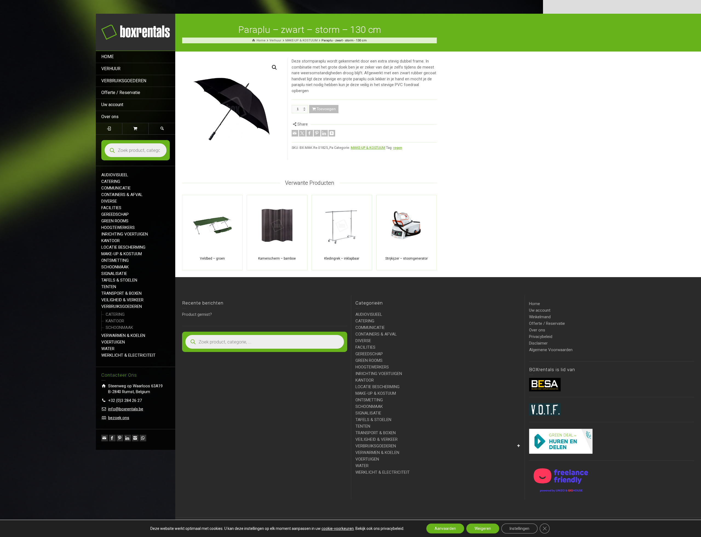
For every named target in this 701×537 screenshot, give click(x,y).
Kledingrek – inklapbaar (341, 258)
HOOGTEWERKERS (118, 227)
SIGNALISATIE (114, 273)
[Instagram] (135, 438)
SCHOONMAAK (115, 267)
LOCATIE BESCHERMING (123, 247)
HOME (107, 56)
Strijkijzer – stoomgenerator (406, 258)
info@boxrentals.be (125, 409)
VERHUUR (110, 68)
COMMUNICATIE (116, 188)
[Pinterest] (120, 438)
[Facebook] (112, 438)
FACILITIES (111, 207)
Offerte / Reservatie (120, 92)
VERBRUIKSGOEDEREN (123, 80)
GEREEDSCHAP (115, 214)
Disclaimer (538, 343)
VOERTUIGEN (113, 342)
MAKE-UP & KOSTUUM (121, 253)
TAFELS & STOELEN (119, 280)
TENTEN (108, 286)
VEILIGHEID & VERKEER (122, 299)
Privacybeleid (540, 336)
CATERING (110, 181)
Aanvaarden (445, 528)
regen (397, 148)
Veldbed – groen (212, 258)
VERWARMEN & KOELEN (123, 335)
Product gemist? (197, 314)
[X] (302, 133)
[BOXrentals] (135, 31)
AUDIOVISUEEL (114, 174)
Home (534, 303)
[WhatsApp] (143, 438)
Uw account (112, 104)
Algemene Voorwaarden (551, 349)
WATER (107, 348)
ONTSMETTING (115, 260)
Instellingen (519, 528)
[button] (274, 67)
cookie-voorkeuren (337, 528)
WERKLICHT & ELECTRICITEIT (128, 355)
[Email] (104, 438)
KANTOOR (110, 240)
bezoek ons (118, 417)
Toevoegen (326, 109)
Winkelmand (540, 316)
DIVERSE (109, 201)
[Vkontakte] (332, 133)
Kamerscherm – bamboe (277, 258)
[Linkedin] (127, 438)
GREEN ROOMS (114, 220)
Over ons (110, 116)
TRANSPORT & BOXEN (121, 293)
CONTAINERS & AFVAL (122, 194)
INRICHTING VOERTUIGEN (124, 234)
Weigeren (483, 528)
